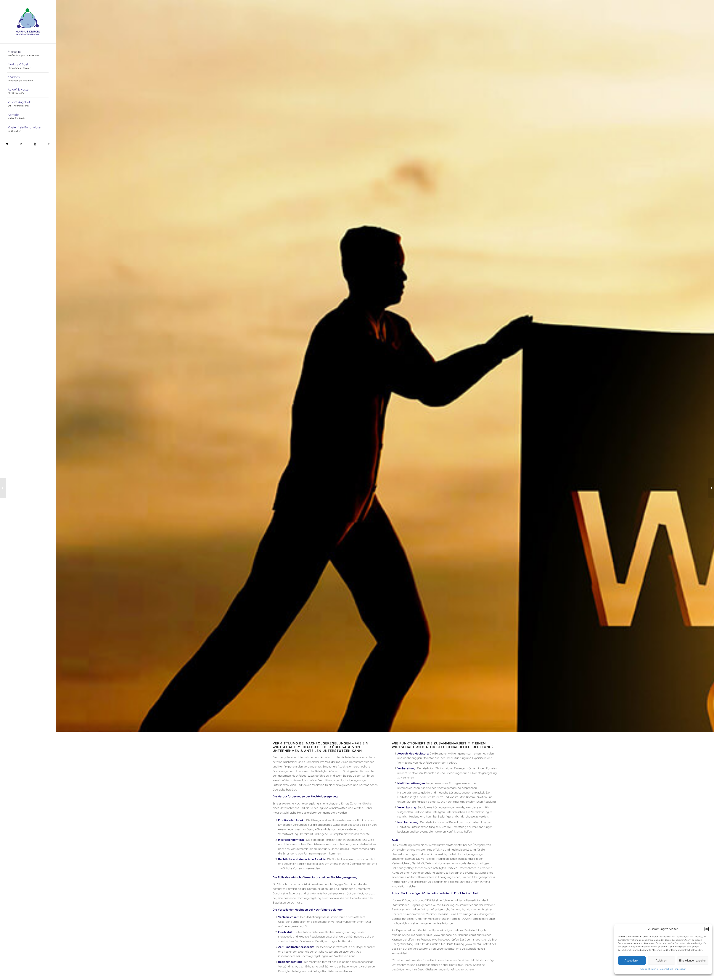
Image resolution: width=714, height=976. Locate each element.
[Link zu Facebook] (49, 144)
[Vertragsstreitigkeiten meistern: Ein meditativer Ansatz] (711, 488)
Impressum (680, 968)
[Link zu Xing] (7, 144)
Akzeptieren (632, 960)
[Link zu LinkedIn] (21, 144)
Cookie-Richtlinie (649, 968)
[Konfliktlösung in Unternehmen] (3, 488)
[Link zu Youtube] (35, 144)
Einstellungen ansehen (692, 960)
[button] (706, 929)
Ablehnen (661, 960)
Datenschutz (666, 968)
